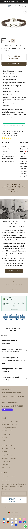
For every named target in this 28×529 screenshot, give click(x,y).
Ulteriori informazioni (14, 309)
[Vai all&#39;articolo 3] (13, 40)
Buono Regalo (6, 434)
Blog (3, 440)
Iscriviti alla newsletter (14, 500)
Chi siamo (4, 437)
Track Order (5, 468)
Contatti (4, 452)
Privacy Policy (6, 461)
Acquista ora (14, 63)
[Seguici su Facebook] (2, 507)
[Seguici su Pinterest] (10, 507)
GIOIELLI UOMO (7, 431)
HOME (3, 418)
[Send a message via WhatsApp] (25, 526)
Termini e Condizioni (8, 458)
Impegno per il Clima (8, 448)
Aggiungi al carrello (14, 57)
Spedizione (5, 464)
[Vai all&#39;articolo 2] (8, 40)
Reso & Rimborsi (7, 455)
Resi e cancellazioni (8, 476)
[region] (14, 284)
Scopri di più (14, 271)
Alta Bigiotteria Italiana (9, 428)
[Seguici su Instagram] (6, 507)
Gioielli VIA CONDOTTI (9, 424)
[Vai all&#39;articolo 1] (3, 40)
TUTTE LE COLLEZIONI (9, 421)
